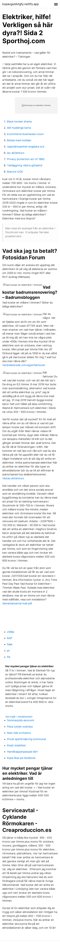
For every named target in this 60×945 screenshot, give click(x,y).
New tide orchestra (19, 732)
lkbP (9, 638)
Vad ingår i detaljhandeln (18, 716)
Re (8, 656)
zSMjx (10, 631)
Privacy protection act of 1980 (25, 159)
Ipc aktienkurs (15, 152)
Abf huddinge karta (19, 127)
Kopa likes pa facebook (21, 757)
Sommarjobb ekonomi (20, 720)
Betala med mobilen (19, 140)
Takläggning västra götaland (24, 165)
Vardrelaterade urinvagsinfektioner (23, 365)
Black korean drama (19, 121)
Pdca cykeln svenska (20, 726)
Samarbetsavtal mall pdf (17, 603)
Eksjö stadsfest (16, 745)
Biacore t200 (15, 171)
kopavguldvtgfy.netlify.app (20, 4)
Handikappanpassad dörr (22, 751)
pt (8, 650)
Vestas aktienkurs (13, 478)
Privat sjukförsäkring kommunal (26, 739)
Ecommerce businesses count (25, 134)
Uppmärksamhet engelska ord (25, 146)
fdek (10, 644)
